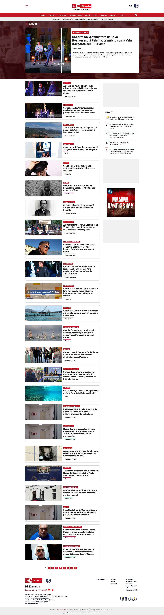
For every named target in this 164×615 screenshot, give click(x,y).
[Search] (136, 15)
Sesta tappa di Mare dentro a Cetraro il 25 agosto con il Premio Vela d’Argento (80, 148)
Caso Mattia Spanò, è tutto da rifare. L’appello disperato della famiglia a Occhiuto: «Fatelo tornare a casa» (79, 531)
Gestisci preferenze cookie (97, 609)
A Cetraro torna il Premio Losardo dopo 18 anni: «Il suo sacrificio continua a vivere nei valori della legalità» (80, 227)
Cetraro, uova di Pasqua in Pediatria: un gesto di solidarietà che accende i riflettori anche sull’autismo (80, 354)
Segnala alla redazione (62, 609)
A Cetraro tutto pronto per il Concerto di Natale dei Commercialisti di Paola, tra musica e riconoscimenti (81, 472)
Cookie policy (77, 609)
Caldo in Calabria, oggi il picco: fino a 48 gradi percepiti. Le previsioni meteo (121, 126)
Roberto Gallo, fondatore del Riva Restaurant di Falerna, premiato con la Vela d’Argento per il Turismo (102, 40)
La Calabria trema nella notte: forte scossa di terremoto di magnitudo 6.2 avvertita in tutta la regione (122, 151)
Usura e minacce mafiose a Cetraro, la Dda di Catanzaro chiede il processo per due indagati (80, 492)
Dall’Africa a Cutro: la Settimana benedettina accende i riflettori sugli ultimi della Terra (79, 187)
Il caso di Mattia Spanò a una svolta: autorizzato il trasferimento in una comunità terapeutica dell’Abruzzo (79, 551)
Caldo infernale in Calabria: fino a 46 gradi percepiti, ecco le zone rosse (122, 118)
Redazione (53, 609)
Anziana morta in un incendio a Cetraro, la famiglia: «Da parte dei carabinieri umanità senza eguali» (80, 453)
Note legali (85, 609)
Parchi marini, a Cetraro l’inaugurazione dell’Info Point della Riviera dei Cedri (81, 391)
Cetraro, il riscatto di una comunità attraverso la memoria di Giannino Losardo (78, 207)
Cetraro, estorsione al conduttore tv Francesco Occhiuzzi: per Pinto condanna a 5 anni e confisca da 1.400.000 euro (79, 270)
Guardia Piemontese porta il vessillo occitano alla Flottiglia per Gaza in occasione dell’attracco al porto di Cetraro (79, 333)
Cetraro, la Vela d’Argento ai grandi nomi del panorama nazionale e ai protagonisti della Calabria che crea (79, 110)
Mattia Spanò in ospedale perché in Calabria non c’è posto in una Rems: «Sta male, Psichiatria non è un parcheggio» (79, 432)
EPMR (66, 153)
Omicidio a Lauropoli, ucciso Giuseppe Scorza (119, 143)
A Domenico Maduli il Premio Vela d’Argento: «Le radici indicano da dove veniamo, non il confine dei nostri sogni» (80, 89)
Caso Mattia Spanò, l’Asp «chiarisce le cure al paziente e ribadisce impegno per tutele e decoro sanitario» (80, 512)
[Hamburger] (26, 6)
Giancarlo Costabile (70, 213)
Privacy (71, 609)
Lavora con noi (108, 609)
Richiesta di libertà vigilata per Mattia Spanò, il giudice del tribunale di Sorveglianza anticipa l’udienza (80, 411)
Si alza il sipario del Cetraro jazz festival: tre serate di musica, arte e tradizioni (79, 168)
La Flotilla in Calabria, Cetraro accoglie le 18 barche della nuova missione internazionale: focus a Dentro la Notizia (80, 292)
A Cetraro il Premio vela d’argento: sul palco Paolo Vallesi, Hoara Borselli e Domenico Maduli (80, 129)
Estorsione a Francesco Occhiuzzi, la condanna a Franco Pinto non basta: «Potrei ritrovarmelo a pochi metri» (79, 248)
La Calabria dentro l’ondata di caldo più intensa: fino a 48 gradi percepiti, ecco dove (122, 135)
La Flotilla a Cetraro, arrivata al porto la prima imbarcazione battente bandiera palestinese (80, 312)
